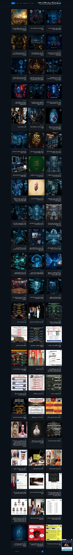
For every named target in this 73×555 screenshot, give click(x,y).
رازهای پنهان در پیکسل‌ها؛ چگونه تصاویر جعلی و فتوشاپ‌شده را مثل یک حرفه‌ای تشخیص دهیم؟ (36, 249)
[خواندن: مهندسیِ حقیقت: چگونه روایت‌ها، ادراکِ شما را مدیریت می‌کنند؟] (54, 140)
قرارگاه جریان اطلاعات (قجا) (47, 2)
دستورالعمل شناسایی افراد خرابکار (54, 440)
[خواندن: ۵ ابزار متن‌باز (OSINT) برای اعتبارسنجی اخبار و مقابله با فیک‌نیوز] (19, 236)
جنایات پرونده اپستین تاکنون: (38, 468)
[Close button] (71, 539)
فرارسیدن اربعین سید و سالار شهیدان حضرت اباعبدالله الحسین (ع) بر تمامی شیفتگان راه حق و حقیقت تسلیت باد (36, 78)
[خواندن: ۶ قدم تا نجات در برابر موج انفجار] (37, 406)
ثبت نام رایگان (67, 549)
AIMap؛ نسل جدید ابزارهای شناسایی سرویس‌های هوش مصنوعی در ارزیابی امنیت (19, 78)
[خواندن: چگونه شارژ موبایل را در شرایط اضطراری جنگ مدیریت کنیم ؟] (54, 310)
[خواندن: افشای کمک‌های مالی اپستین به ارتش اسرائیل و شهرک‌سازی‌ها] (54, 506)
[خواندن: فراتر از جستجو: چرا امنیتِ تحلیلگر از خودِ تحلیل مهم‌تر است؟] (54, 163)
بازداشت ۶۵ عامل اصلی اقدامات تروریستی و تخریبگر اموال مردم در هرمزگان (20, 544)
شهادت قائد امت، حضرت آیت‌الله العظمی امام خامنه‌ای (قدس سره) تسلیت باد (37, 441)
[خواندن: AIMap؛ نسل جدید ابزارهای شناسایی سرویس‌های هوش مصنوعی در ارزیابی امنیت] (19, 66)
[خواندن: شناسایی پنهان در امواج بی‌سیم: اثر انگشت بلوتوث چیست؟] (54, 17)
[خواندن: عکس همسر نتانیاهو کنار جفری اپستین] (37, 310)
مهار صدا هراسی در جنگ (21, 321)
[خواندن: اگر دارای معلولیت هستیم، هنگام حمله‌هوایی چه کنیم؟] (19, 382)
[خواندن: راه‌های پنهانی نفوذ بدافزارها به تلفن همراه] (37, 17)
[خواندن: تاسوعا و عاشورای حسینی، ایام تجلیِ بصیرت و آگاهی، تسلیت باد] (37, 140)
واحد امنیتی (24, 542)
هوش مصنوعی (25, 3)
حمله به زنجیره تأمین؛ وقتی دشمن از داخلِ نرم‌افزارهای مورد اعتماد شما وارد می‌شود (54, 224)
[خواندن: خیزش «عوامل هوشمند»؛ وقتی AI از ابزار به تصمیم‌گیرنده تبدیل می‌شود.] (19, 212)
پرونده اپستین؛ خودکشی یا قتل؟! (55, 468)
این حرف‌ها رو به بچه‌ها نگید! (38, 393)
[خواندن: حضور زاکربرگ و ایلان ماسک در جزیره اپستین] (37, 481)
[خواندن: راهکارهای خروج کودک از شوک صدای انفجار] (19, 406)
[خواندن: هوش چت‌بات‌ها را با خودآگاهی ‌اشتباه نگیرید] (37, 115)
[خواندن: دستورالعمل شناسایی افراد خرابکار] (54, 429)
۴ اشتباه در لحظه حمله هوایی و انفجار (54, 417)
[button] (13, 3)
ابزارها (21, 3)
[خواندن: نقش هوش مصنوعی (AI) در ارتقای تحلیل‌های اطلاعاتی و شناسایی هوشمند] (37, 261)
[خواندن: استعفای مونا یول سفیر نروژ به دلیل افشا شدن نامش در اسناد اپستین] (19, 481)
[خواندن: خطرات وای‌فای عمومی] (19, 115)
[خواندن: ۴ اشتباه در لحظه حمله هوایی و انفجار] (54, 406)
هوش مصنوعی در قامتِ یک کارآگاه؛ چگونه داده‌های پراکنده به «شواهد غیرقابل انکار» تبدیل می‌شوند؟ (20, 199)
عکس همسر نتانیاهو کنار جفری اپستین (36, 321)
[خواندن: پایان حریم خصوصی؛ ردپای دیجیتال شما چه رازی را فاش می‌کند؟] (37, 212)
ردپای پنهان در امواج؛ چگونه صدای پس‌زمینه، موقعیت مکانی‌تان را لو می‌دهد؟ (37, 53)
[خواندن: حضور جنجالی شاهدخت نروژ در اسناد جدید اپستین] (37, 506)
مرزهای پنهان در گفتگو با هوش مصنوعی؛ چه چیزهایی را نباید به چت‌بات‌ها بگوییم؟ (20, 103)
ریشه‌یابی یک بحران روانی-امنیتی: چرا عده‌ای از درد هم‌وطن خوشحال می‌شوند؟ (19, 298)
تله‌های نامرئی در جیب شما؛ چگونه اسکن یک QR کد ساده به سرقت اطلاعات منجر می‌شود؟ (55, 127)
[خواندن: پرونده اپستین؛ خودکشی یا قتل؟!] (54, 457)
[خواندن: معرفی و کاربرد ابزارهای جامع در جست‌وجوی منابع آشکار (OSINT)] (19, 261)
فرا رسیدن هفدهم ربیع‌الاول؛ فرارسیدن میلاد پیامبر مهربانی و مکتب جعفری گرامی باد (19, 29)
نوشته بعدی (16, 551)
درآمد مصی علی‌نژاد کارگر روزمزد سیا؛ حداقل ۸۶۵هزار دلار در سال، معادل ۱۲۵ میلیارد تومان (36, 544)
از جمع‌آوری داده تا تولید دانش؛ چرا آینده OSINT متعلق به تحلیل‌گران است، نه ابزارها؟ (37, 103)
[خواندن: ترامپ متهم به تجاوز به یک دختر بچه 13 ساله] (54, 532)
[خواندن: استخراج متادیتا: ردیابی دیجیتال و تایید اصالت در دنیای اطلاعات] (37, 286)
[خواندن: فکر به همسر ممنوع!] (37, 357)
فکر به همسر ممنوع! (39, 368)
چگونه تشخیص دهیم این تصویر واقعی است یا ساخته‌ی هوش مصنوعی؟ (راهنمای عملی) (54, 199)
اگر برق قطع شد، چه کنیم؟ (56, 393)
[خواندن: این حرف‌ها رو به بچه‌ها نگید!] (37, 382)
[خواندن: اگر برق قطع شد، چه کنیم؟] (54, 382)
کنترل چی (25, 26)
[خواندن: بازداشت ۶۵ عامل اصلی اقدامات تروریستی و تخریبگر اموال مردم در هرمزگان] (19, 532)
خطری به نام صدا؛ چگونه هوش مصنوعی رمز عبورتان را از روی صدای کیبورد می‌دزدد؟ (54, 78)
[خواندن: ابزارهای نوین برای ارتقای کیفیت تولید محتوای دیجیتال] (19, 163)
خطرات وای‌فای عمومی (22, 126)
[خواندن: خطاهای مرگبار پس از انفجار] (19, 334)
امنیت (29, 3)
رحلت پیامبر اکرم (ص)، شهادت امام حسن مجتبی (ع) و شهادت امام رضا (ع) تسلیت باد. (19, 53)
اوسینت (32, 3)
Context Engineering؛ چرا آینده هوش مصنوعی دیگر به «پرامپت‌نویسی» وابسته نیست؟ (54, 53)
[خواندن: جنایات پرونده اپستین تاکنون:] (37, 457)
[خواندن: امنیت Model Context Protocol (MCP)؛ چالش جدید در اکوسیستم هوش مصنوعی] (54, 91)
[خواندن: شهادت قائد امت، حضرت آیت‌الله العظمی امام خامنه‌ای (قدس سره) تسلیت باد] (37, 429)
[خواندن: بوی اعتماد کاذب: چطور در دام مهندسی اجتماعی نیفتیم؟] (19, 140)
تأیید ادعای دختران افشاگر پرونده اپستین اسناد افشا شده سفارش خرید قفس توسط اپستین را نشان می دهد (54, 370)
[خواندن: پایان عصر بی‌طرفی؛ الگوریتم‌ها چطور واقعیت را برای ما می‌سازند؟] (54, 236)
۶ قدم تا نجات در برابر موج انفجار (37, 417)
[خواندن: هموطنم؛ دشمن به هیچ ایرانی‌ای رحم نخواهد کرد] (19, 357)
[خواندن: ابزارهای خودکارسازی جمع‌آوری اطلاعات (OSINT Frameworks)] (54, 286)
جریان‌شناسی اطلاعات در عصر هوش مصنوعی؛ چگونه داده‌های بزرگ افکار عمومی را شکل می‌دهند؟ (54, 273)
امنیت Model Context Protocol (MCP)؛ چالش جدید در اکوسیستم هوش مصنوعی (54, 103)
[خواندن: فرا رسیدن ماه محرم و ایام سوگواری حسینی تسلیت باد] (37, 163)
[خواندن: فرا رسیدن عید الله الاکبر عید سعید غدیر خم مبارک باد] (37, 187)
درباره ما (18, 3)
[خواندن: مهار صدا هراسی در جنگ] (19, 310)
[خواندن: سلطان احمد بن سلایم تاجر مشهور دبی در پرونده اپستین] (19, 457)
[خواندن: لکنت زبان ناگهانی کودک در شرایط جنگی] (54, 334)
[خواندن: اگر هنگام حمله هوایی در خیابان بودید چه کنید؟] (37, 334)
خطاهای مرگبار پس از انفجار (21, 345)
